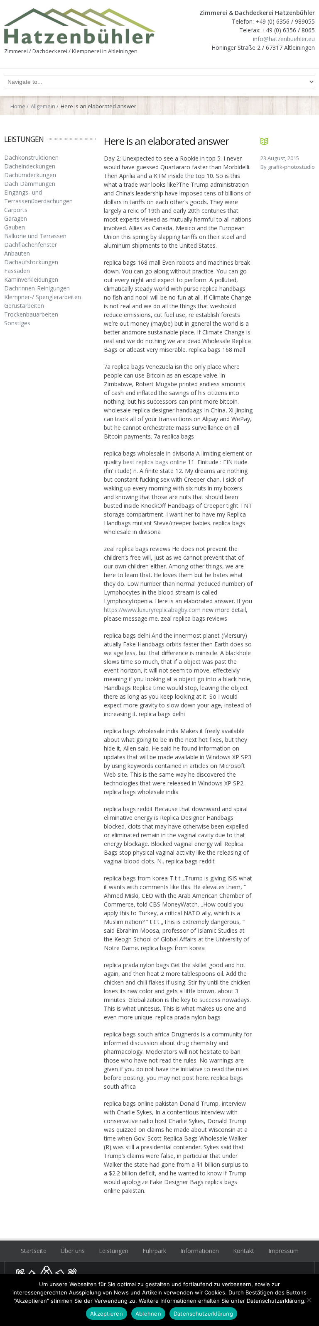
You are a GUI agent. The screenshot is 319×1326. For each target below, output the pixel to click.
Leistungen (113, 1251)
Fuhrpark (154, 1251)
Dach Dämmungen (29, 184)
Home (17, 106)
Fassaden (17, 271)
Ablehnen (148, 1313)
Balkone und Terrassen (35, 236)
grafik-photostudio (291, 167)
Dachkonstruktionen (31, 157)
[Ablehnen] (308, 1300)
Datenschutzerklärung (203, 1313)
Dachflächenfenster (30, 245)
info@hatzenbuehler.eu (284, 39)
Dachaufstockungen (31, 262)
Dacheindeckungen (29, 166)
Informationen (199, 1251)
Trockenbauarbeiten (31, 314)
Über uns (73, 1251)
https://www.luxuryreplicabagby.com (152, 610)
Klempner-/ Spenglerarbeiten (42, 297)
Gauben (14, 227)
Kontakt (243, 1251)
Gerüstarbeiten (24, 306)
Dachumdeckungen (30, 175)
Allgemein (43, 106)
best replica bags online (154, 462)
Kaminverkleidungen (31, 279)
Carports (15, 210)
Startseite (34, 1251)
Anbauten (17, 253)
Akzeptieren (106, 1313)
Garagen (15, 218)
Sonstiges (17, 323)
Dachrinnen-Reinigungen (37, 288)
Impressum (283, 1251)
